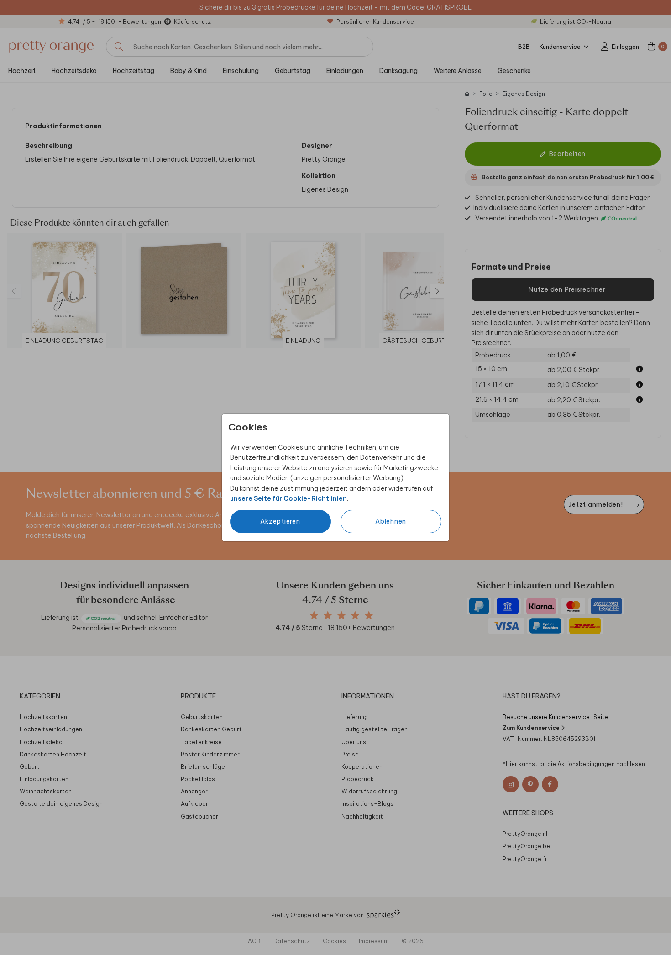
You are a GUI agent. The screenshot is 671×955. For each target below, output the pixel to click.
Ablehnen (390, 521)
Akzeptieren (280, 521)
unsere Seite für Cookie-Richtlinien (288, 498)
